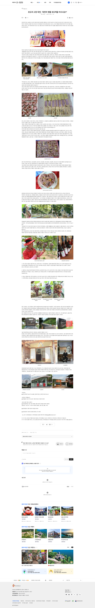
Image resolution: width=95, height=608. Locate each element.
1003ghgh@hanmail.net (50, 414)
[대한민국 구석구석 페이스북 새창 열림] (69, 594)
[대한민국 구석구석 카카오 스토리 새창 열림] (72, 594)
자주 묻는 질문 (25, 602)
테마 (45, 2)
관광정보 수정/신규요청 (35, 580)
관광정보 (50, 580)
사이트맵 (31, 602)
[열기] (72, 436)
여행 (31, 2)
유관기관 (68, 580)
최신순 (68, 486)
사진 (67, 459)
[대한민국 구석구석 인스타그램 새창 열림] (77, 594)
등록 (71, 459)
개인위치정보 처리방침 (40, 600)
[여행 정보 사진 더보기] (47, 38)
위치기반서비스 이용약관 (30, 600)
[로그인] (74, 2)
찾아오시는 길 (67, 591)
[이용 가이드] (71, 2)
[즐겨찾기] (67, 17)
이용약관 (22, 600)
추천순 (72, 486)
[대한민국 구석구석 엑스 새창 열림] (74, 594)
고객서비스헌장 (55, 600)
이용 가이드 (67, 590)
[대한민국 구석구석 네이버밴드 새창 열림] (80, 594)
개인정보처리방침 (15, 600)
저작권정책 (48, 600)
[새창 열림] (69, 17)
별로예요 (71, 443)
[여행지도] (76, 2)
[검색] (69, 2)
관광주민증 (57, 2)
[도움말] (22, 459)
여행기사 (25, 9)
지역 (50, 2)
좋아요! (61, 443)
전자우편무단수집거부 (16, 602)
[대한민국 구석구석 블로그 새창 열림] (66, 594)
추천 (38, 2)
